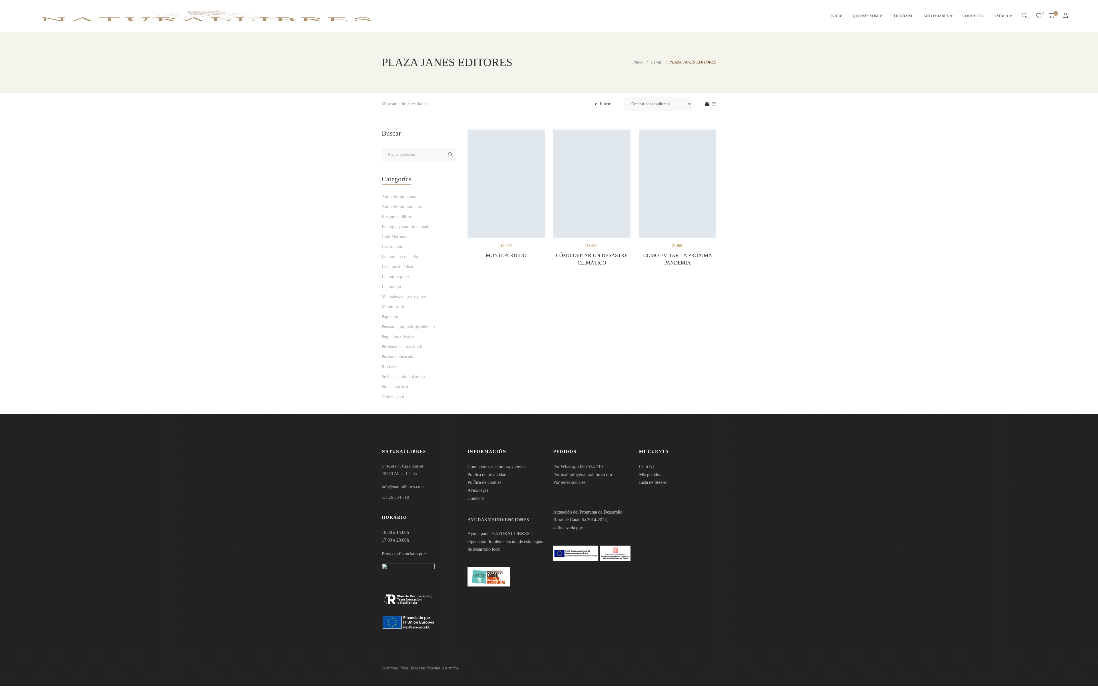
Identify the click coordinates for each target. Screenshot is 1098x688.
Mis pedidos (650, 474)
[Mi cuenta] (1066, 16)
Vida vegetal (393, 396)
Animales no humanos (402, 206)
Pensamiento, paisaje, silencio (408, 326)
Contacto (476, 498)
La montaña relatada (400, 256)
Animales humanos (399, 196)
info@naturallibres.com (591, 474)
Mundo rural (393, 306)
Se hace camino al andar (403, 376)
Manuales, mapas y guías (404, 296)
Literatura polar (395, 276)
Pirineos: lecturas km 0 (402, 346)
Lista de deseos (653, 482)
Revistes (389, 366)
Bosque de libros (397, 216)
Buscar (450, 155)
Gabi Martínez (394, 236)
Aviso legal (478, 490)
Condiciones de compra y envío (496, 466)
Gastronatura (393, 246)
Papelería (390, 316)
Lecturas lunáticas (398, 266)
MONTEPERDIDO (506, 255)
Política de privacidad (487, 474)
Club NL (647, 466)
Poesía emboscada (398, 356)
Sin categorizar (395, 386)
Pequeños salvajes (398, 336)
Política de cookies (484, 482)
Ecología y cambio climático (407, 226)
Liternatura (391, 286)
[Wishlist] (1038, 15)
